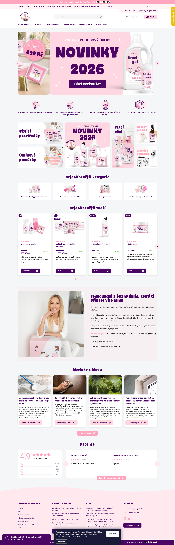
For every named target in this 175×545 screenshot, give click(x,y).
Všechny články (85, 433)
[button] (21, 63)
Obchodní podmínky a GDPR (90, 6)
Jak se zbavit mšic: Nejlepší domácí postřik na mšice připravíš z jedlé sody (105, 401)
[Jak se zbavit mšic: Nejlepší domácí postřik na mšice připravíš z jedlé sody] (105, 384)
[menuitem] (24, 25)
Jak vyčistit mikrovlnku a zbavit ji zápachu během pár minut (64, 524)
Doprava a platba (72, 6)
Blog (28, 6)
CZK (151, 7)
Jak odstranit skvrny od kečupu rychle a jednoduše (66, 509)
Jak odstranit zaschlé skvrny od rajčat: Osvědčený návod (66, 515)
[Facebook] (124, 518)
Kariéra (20, 527)
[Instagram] (129, 518)
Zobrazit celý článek (28, 423)
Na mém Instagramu (98, 334)
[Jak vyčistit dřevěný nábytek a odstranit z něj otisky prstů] (70, 384)
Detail (60, 271)
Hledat (101, 17)
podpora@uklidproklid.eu (136, 509)
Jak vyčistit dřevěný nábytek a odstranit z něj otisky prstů (68, 399)
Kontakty (20, 6)
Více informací (82, 536)
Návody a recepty (38, 6)
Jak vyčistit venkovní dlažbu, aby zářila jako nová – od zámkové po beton (34, 401)
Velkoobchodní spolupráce (55, 6)
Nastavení (61, 541)
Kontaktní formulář (132, 525)
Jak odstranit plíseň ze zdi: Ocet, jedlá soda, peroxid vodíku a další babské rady (140, 401)
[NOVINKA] (140, 228)
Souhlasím (112, 534)
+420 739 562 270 (133, 513)
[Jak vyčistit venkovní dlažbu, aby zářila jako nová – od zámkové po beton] (34, 384)
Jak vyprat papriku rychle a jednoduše (65, 519)
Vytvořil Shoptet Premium (134, 542)
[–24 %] (34, 228)
